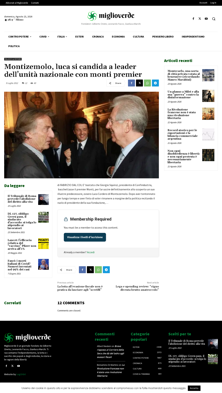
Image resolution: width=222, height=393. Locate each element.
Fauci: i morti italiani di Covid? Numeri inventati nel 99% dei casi (19, 265)
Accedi (91, 252)
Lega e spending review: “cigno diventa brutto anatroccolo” (137, 288)
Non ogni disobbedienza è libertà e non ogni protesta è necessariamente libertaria (183, 156)
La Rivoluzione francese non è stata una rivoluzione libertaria (182, 114)
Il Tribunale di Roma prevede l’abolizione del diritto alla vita (22, 199)
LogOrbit (21, 374)
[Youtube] (206, 18)
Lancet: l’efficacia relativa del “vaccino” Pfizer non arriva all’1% (22, 245)
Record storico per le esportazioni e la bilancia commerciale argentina (183, 135)
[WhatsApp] (147, 83)
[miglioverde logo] (110, 16)
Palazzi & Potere (13, 59)
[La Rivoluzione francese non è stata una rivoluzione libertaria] (208, 114)
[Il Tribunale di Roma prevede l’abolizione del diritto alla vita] (43, 199)
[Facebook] (193, 18)
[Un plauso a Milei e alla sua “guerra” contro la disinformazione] (208, 96)
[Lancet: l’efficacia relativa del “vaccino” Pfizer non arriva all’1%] (43, 243)
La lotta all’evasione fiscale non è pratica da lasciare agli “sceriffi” (80, 288)
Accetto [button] (194, 388)
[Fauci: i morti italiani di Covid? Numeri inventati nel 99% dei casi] (43, 264)
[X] (200, 18)
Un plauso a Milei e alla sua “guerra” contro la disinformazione (183, 94)
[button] (214, 19)
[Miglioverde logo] (29, 337)
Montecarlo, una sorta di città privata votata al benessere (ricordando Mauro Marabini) (184, 75)
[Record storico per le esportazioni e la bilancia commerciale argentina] (208, 134)
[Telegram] (155, 83)
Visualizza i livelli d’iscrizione (85, 237)
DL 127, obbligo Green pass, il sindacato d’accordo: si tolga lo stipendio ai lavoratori (22, 221)
